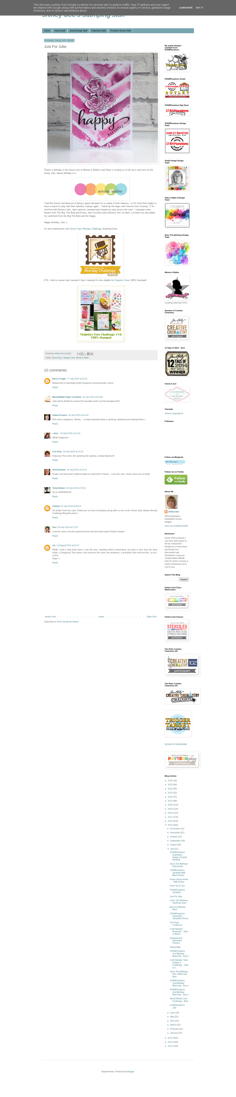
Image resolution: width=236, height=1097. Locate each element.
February (174, 1029)
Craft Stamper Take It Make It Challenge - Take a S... (179, 964)
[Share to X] (85, 353)
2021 (170, 801)
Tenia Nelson (58, 488)
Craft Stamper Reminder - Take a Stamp (179, 931)
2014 (170, 1038)
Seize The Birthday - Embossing (179, 865)
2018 (170, 813)
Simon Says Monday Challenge (85, 228)
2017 (170, 817)
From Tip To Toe (177, 886)
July (172, 849)
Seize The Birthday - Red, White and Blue (179, 974)
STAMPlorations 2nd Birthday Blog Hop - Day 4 (179, 983)
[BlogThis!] (82, 353)
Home (47, 31)
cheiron (56, 506)
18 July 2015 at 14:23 (73, 451)
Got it (199, 8)
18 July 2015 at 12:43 (78, 415)
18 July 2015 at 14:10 (70, 433)
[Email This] (78, 353)
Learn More (185, 8)
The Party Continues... (177, 923)
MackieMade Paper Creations (66, 397)
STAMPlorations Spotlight (177, 891)
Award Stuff (59, 31)
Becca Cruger (59, 379)
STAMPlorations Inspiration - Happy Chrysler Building (178, 856)
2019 (170, 809)
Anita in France (59, 415)
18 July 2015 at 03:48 (92, 397)
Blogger (130, 1071)
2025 (170, 784)
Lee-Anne (57, 451)
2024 (170, 789)
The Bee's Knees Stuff (120, 31)
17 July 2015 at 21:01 (77, 379)
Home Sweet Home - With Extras (179, 880)
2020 (170, 805)
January (174, 1033)
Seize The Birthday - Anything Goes (179, 901)
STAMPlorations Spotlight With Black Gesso (177, 872)
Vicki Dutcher (59, 470)
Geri (54, 527)
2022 (170, 797)
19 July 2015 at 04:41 (76, 488)
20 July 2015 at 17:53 (68, 527)
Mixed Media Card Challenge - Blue (179, 999)
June (172, 1013)
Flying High (175, 947)
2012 (170, 1046)
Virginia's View (122, 280)
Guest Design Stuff (78, 31)
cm (53, 545)
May (172, 1016)
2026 (170, 780)
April (172, 1021)
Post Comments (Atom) (67, 622)
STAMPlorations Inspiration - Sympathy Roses (179, 916)
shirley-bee (173, 512)
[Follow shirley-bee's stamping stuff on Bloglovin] (175, 464)
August (173, 844)
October (174, 837)
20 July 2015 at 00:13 (71, 506)
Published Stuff (99, 31)
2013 (170, 1042)
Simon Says (57, 358)
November (175, 832)
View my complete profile (176, 526)
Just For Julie (176, 896)
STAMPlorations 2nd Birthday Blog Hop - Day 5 (179, 953)
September (175, 841)
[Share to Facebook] (88, 353)
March (173, 1025)
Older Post (152, 617)
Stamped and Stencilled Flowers (176, 940)
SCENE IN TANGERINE (176, 744)
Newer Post (50, 617)
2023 (170, 792)
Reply (55, 387)
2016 (170, 821)
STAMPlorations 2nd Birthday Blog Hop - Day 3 (179, 992)
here (144, 170)
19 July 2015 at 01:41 (77, 470)
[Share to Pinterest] (91, 353)
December (175, 828)
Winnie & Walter (82, 358)
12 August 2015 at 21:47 (67, 545)
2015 (170, 825)
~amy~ (55, 433)
